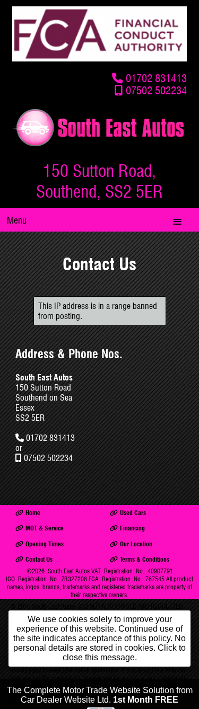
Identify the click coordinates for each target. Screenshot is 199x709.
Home (32, 513)
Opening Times (44, 544)
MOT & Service (44, 528)
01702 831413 (156, 78)
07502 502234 (156, 90)
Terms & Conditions (144, 559)
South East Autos (69, 571)
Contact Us (39, 559)
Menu (17, 220)
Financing (132, 528)
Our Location (136, 544)
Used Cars (133, 513)
